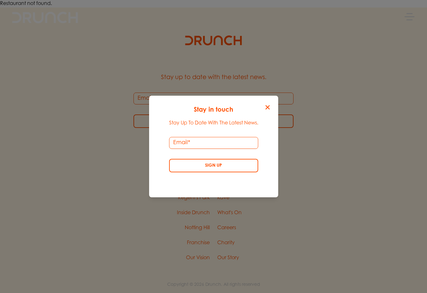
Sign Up (213, 166)
